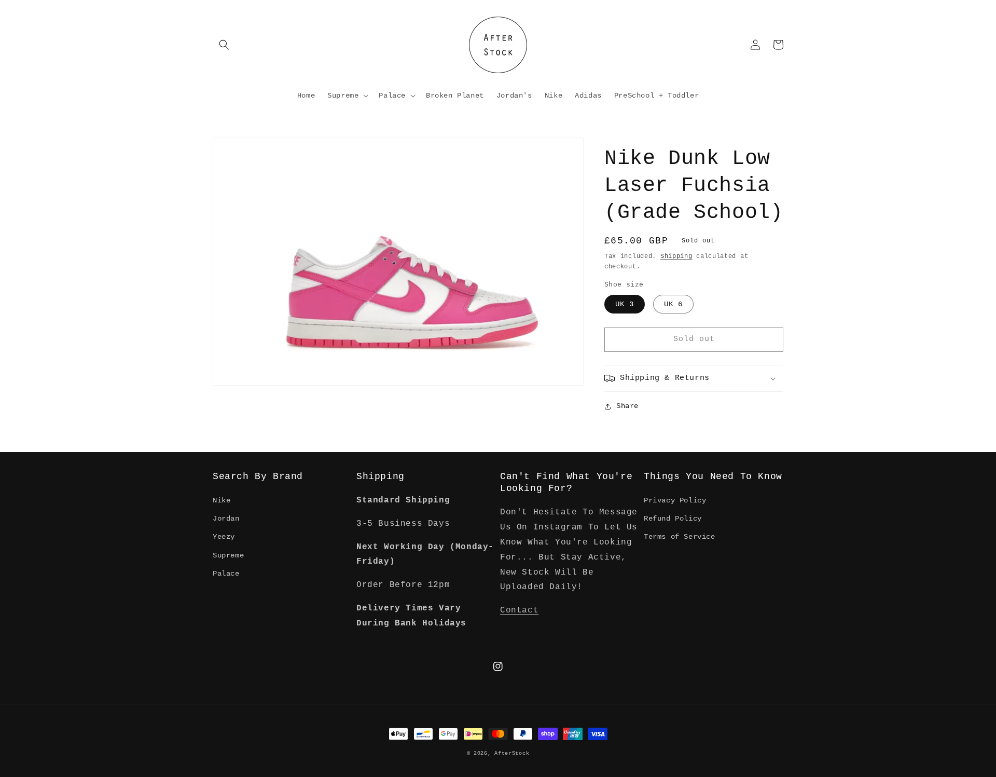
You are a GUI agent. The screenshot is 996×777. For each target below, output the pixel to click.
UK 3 (624, 304)
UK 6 (673, 304)
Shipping (676, 256)
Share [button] (627, 406)
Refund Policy (673, 518)
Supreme (228, 555)
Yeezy (224, 537)
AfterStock (511, 753)
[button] (224, 44)
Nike (221, 500)
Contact (519, 610)
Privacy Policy (675, 500)
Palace (226, 573)
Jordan (226, 518)
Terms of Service (679, 537)
